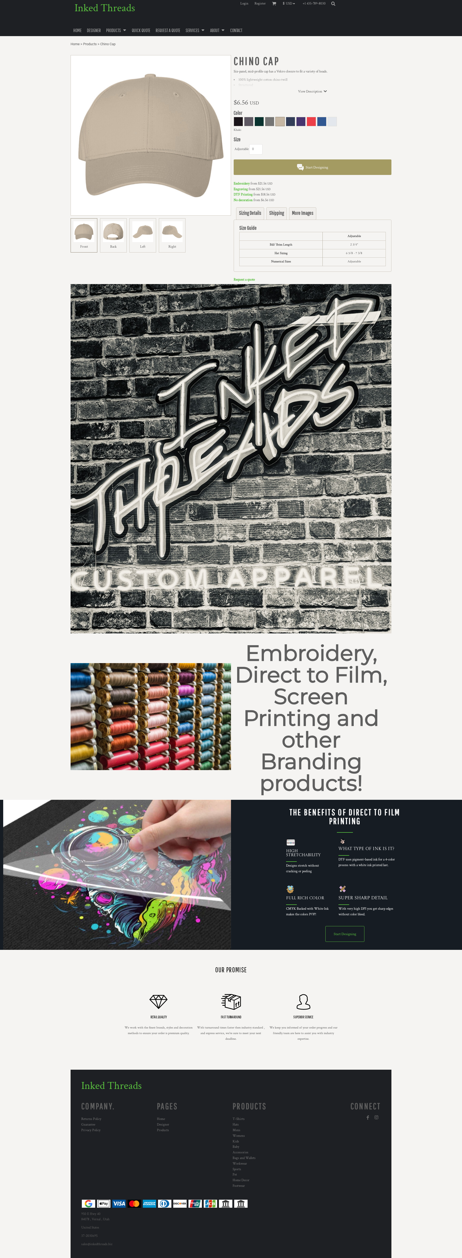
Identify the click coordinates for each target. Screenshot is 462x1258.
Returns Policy (91, 1119)
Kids (236, 1141)
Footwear (239, 1186)
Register (260, 3)
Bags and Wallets (244, 1158)
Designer (163, 1124)
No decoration (243, 200)
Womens (239, 1136)
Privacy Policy (91, 1130)
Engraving (241, 189)
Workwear (240, 1163)
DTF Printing (243, 194)
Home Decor (241, 1180)
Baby (236, 1147)
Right (172, 246)
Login (244, 3)
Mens (236, 1130)
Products (90, 44)
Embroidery (242, 183)
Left (142, 246)
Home (75, 44)
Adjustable (241, 149)
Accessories (240, 1152)
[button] (290, 3)
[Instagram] (376, 1117)
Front (84, 246)
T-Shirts (239, 1119)
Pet (235, 1174)
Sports (237, 1169)
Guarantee (88, 1124)
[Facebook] (368, 1117)
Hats (236, 1124)
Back (113, 246)
